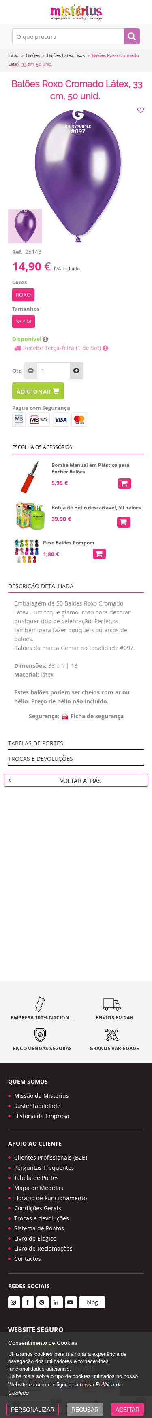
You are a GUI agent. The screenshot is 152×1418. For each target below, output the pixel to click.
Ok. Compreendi (71, 151)
